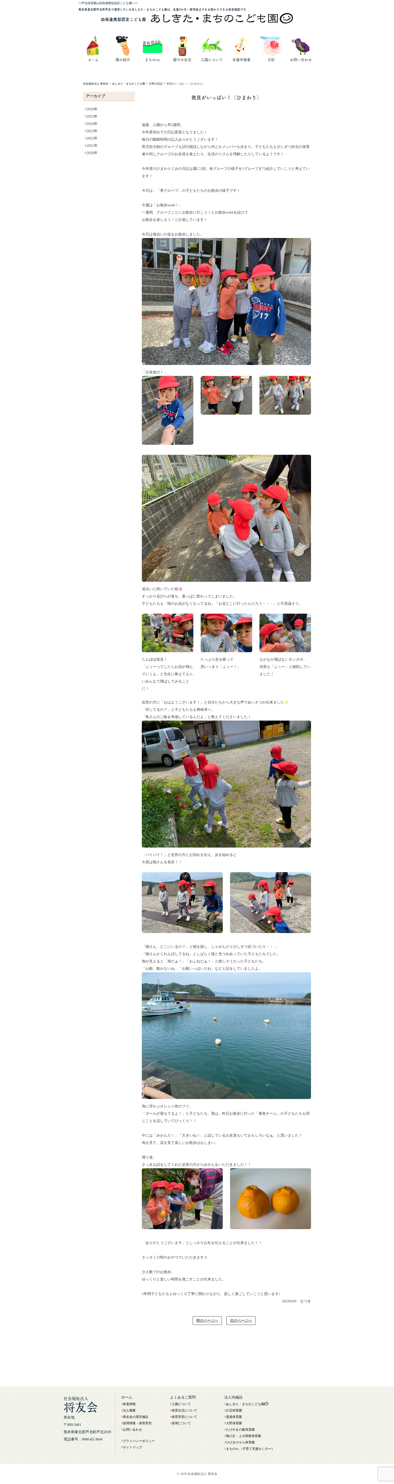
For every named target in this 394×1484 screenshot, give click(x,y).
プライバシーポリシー (139, 1441)
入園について (181, 1404)
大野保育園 (234, 1423)
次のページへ (241, 1320)
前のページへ (207, 1320)
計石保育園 (234, 1410)
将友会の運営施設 (135, 1417)
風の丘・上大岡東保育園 (243, 1436)
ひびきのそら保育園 (240, 1442)
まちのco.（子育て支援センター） (250, 1448)
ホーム (126, 1397)
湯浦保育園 (234, 1417)
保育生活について (184, 1410)
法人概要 (129, 1410)
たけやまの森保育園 (240, 1429)
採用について (181, 1423)
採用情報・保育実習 (137, 1423)
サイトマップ (132, 1447)
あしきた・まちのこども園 (245, 1404)
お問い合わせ (132, 1429)
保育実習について (184, 1417)
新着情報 (129, 1404)
